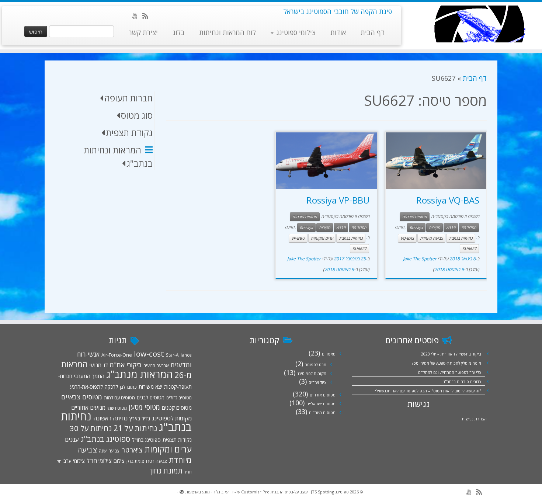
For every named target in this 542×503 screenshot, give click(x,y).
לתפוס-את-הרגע (86, 387)
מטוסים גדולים (179, 397)
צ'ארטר (132, 450)
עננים (72, 439)
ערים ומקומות (322, 238)
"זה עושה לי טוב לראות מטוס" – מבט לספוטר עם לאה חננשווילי (428, 390)
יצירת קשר (143, 32)
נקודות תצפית (177, 439)
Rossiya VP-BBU (337, 200)
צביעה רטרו (156, 461)
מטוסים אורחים (414, 216)
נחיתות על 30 (91, 428)
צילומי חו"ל (99, 460)
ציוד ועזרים (317, 382)
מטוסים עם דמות (119, 397)
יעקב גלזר (221, 492)
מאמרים (329, 354)
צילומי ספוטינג (295, 32)
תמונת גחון (166, 471)
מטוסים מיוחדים (322, 412)
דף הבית (373, 32)
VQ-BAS (407, 238)
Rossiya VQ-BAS (447, 200)
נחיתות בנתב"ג (461, 238)
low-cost (149, 353)
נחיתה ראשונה (110, 418)
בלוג (178, 32)
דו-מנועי (99, 365)
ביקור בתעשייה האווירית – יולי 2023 (451, 354)
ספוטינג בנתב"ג (105, 438)
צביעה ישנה (109, 451)
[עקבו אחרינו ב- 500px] (137, 15)
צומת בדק (135, 461)
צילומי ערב (74, 461)
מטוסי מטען (144, 407)
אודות (338, 32)
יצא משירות (150, 386)
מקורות (434, 227)
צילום (119, 460)
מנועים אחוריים (88, 407)
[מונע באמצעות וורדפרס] (181, 490)
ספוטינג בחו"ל (146, 440)
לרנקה (111, 386)
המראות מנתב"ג (139, 374)
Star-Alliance (179, 355)
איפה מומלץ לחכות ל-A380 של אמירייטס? (446, 363)
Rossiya (416, 227)
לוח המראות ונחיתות (227, 32)
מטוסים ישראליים (321, 403)
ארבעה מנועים (156, 365)
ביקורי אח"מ (126, 364)
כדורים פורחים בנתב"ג (462, 381)
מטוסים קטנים (177, 407)
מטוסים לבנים (150, 397)
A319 (450, 227)
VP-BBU (298, 238)
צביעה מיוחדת (431, 238)
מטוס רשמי (117, 408)
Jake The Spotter (420, 259)
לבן (122, 387)
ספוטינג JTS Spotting (330, 492)
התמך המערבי (89, 375)
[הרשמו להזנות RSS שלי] (147, 15)
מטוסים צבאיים (81, 396)
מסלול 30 (468, 227)
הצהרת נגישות (474, 419)
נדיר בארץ (139, 418)
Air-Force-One (116, 354)
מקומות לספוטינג (311, 373)
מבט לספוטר (315, 364)
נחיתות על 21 (135, 428)
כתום (132, 387)
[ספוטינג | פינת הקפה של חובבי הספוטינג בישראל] (479, 24)
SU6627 (469, 248)
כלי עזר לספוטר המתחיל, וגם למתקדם (449, 372)
